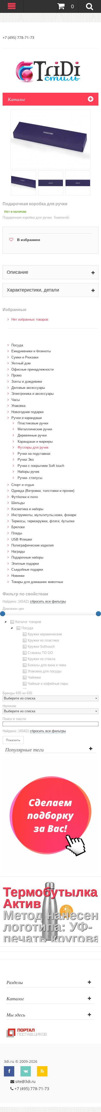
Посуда (17, 345)
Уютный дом (21, 363)
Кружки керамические (45, 634)
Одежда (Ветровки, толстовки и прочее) (42, 491)
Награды (18, 551)
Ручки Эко (26, 459)
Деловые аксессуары (28, 388)
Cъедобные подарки (27, 569)
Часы (15, 400)
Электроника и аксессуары (32, 394)
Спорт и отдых (22, 485)
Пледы (16, 533)
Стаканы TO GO (40, 653)
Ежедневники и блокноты (31, 351)
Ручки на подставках (34, 454)
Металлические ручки (35, 429)
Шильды (18, 503)
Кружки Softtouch (41, 646)
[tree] (50, 653)
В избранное (28, 240)
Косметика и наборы (27, 509)
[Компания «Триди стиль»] (50, 71)
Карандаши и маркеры (35, 441)
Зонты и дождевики (26, 381)
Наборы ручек (28, 472)
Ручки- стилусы (30, 478)
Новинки (17, 576)
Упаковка (18, 406)
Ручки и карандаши (26, 418)
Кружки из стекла (41, 659)
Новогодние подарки (27, 412)
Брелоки (18, 527)
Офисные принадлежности (32, 369)
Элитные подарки (25, 564)
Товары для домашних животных (37, 582)
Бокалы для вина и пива (47, 665)
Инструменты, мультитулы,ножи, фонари (43, 515)
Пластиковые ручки (33, 423)
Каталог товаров (28, 622)
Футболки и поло (24, 497)
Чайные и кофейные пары (48, 684)
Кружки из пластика (43, 640)
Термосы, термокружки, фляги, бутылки (42, 521)
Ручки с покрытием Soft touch (41, 466)
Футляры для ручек (33, 447)
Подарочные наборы (27, 557)
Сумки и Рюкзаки (24, 357)
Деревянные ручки (32, 435)
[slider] (98, 613)
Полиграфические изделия (32, 545)
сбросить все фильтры (48, 601)
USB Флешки (21, 539)
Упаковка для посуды (44, 671)
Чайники (34, 677)
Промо (16, 375)
